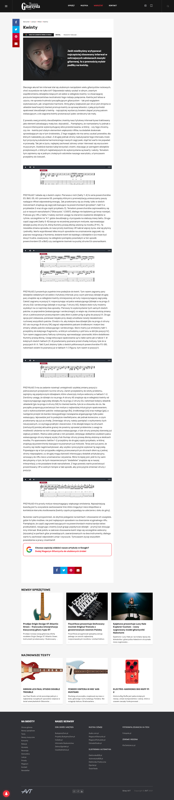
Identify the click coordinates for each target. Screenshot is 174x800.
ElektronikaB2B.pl (95, 755)
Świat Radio (93, 769)
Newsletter (25, 771)
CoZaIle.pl (58, 740)
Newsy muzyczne (28, 737)
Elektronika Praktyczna (97, 762)
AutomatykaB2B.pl (96, 759)
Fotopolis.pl (127, 733)
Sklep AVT (126, 791)
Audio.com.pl (94, 733)
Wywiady (24, 747)
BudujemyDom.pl (61, 733)
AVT (146, 791)
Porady (24, 761)
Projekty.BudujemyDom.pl (65, 737)
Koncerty (24, 741)
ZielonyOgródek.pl (62, 747)
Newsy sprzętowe (28, 731)
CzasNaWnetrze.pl (62, 750)
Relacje (24, 744)
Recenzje (24, 751)
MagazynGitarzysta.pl (97, 737)
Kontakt (113, 6)
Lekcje (23, 757)
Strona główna (26, 727)
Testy (23, 734)
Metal (58, 35)
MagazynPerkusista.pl (97, 740)
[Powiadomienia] (6, 793)
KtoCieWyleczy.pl (129, 745)
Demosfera (25, 754)
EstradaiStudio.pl (95, 743)
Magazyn (24, 764)
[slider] (69, 250)
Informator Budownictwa (64, 743)
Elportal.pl (92, 765)
